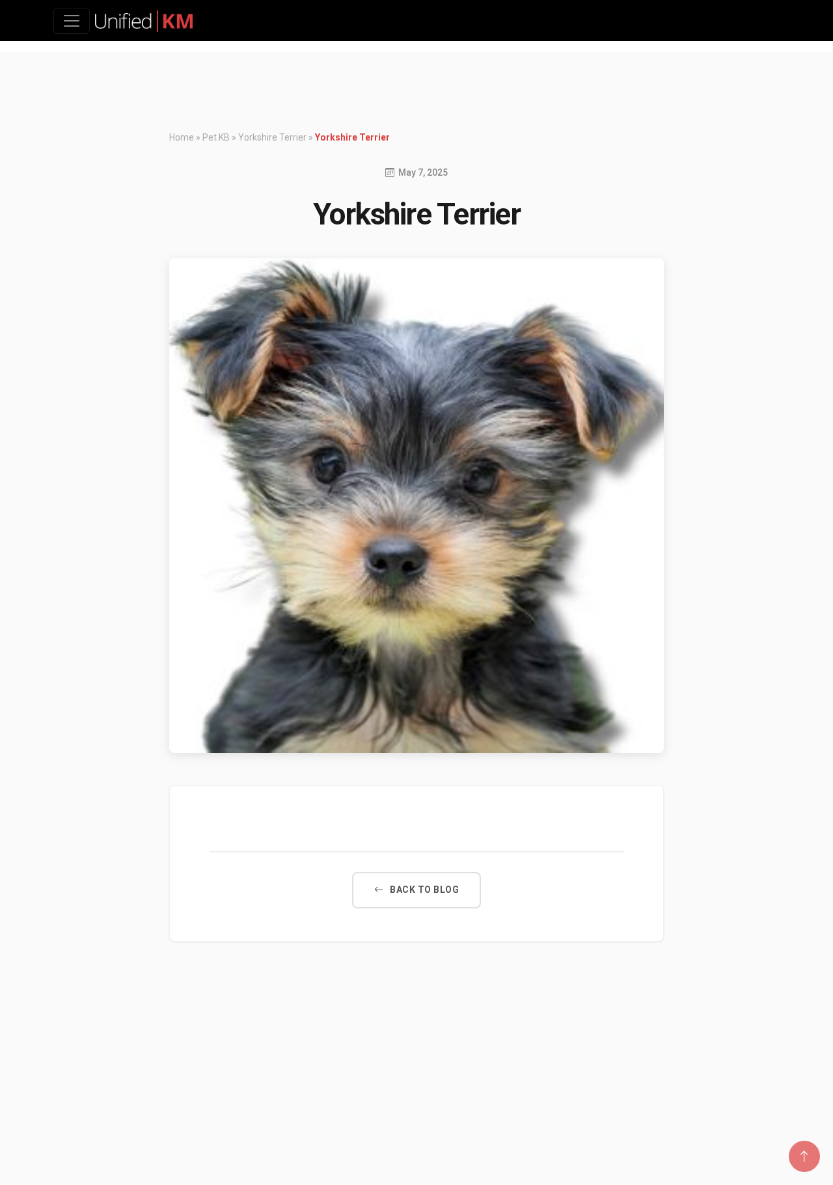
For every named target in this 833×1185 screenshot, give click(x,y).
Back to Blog (424, 889)
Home (181, 137)
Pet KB (216, 137)
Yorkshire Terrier (272, 137)
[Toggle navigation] (71, 21)
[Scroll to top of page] (804, 1156)
